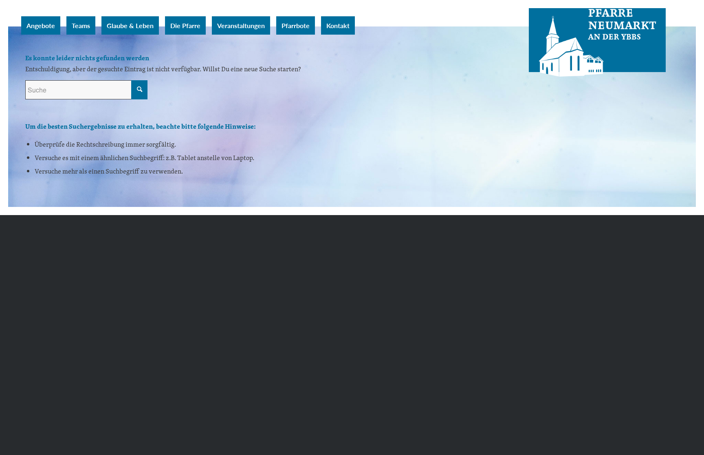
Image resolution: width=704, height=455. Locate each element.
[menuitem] (40, 25)
